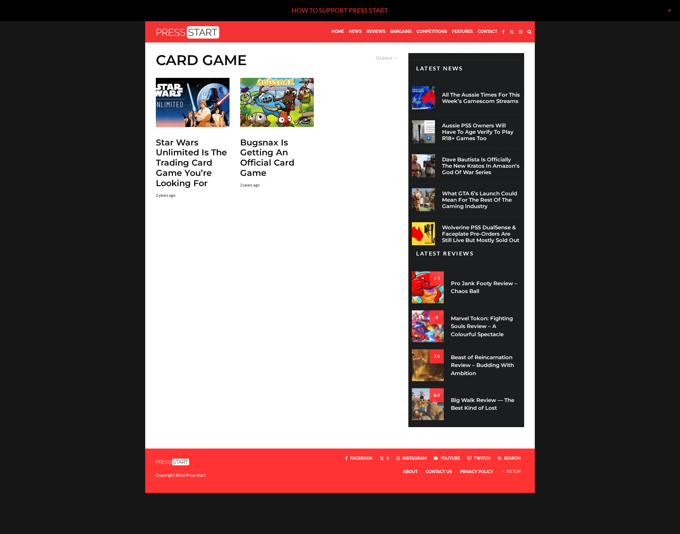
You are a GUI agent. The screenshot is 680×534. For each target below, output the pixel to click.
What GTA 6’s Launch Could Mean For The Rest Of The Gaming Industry (479, 199)
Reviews (376, 31)
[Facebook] (503, 31)
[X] (511, 31)
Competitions (431, 31)
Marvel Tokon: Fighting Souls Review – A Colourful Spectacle (482, 326)
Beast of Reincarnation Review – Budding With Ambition (482, 365)
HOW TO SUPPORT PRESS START (340, 10)
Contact (487, 31)
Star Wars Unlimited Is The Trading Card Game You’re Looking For (191, 163)
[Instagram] (520, 31)
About (410, 471)
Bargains (401, 31)
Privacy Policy (476, 471)
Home (338, 31)
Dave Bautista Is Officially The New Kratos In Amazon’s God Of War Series (481, 166)
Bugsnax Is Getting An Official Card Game (267, 158)
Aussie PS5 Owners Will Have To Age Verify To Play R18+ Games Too (478, 132)
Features (462, 31)
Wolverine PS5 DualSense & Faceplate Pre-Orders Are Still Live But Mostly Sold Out (480, 233)
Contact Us (439, 471)
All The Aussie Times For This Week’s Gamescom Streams (481, 98)
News (355, 31)
